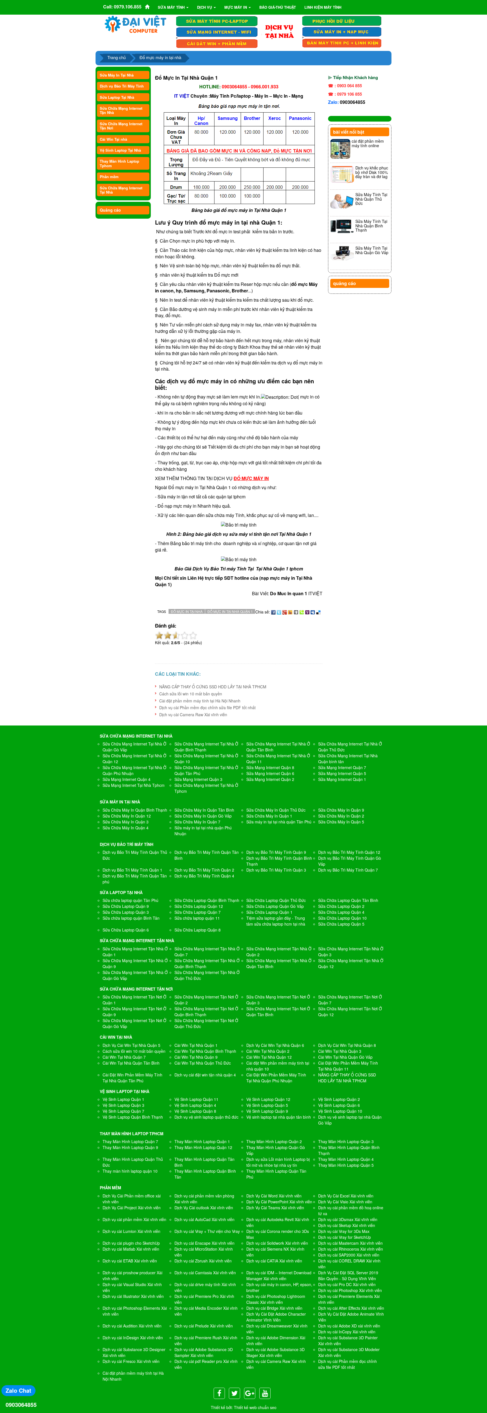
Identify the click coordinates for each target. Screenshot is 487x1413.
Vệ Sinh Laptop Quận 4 (195, 1105)
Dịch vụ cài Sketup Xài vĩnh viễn (346, 1225)
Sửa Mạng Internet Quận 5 (342, 773)
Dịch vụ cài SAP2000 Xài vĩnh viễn (348, 1255)
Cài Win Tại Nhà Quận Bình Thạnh (205, 1051)
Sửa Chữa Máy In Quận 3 (126, 822)
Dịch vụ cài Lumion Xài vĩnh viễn (131, 1231)
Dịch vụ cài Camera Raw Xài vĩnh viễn (193, 714)
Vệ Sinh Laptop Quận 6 (339, 1105)
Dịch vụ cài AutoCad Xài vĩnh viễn (204, 1219)
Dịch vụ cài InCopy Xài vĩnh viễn (346, 1331)
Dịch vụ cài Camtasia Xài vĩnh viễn (205, 1272)
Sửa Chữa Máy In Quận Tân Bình (204, 810)
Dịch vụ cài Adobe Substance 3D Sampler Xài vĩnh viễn (203, 1352)
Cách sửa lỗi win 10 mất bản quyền (190, 694)
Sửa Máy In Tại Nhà (117, 75)
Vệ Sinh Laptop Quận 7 (123, 1111)
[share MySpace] (313, 612)
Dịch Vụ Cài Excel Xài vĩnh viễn (345, 1196)
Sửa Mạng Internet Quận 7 (342, 767)
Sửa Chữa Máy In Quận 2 (341, 816)
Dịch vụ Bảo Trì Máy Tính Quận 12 (349, 852)
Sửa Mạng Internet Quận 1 (342, 779)
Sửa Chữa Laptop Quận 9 (126, 906)
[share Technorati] (301, 612)
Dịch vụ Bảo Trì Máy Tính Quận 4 (204, 876)
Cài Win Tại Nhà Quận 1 (196, 1045)
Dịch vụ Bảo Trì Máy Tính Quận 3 (276, 870)
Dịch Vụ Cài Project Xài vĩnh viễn (132, 1207)
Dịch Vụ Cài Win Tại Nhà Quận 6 (275, 1045)
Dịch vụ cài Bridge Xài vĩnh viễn (274, 1308)
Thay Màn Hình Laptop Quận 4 (346, 1159)
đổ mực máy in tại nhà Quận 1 (239, 222)
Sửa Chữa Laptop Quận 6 (126, 930)
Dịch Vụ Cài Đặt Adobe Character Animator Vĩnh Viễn (276, 1317)
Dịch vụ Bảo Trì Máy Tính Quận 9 (276, 852)
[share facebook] (273, 612)
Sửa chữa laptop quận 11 (197, 918)
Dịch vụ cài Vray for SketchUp (344, 1237)
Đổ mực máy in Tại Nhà (191, 487)
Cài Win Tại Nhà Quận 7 (124, 1057)
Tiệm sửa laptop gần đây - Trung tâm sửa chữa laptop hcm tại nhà (275, 921)
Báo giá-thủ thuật (277, 7)
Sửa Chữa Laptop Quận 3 (126, 912)
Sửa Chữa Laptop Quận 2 (341, 906)
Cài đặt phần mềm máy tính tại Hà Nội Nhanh (199, 701)
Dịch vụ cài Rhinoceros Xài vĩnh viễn (350, 1249)
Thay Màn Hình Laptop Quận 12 (203, 1147)
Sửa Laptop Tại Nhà (117, 97)
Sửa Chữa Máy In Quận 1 (269, 816)
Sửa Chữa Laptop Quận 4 (341, 912)
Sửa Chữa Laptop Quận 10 (342, 918)
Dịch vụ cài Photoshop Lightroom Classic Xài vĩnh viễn (275, 1299)
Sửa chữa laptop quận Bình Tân (131, 918)
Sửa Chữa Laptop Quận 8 (197, 930)
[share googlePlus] (284, 612)
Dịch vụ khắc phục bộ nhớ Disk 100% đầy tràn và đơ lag (371, 172)
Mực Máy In (236, 7)
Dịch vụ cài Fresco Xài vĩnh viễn (131, 1361)
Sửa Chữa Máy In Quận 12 (127, 816)
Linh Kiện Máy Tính (322, 7)
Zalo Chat (18, 1390)
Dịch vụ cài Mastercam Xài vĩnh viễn (350, 1243)
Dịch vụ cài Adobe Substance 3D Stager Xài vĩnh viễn (275, 1352)
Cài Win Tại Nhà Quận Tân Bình (131, 1063)
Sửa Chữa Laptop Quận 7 (197, 912)
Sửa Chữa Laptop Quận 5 (341, 924)
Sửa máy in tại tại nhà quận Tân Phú (278, 822)
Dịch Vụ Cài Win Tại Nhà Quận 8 (347, 1045)
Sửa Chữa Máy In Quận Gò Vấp (203, 816)
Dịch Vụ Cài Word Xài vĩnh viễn (274, 1196)
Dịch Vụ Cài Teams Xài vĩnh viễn (275, 1207)
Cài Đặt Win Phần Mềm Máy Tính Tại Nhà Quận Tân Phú (132, 1077)
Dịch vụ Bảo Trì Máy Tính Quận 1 (132, 870)
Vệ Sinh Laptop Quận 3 (123, 1105)
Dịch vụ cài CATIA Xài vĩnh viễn (274, 1261)
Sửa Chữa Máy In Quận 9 (341, 810)
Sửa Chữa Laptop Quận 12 (198, 906)
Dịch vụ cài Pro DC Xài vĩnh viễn (347, 1284)
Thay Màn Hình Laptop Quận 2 (274, 1141)
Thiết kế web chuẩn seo (255, 1407)
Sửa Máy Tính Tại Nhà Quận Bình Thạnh (371, 225)
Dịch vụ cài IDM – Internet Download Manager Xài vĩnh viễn (278, 1275)
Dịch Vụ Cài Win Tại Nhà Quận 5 (131, 1045)
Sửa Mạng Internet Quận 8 (270, 767)
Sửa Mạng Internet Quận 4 (126, 779)
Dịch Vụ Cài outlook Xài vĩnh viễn (203, 1207)
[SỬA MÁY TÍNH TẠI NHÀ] (279, 31)
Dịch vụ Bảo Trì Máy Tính (122, 86)
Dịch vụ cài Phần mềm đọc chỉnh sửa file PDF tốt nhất (207, 707)
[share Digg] (296, 612)
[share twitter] (279, 612)
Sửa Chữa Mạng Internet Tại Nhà (121, 190)
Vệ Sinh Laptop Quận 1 (123, 1099)
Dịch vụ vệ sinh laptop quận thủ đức (206, 1117)
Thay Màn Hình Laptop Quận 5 (346, 1165)
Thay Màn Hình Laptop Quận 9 (130, 1147)
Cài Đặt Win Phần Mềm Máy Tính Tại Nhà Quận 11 (348, 1066)
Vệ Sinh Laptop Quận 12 (268, 1099)
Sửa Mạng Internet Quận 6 (270, 773)
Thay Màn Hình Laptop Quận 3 (346, 1141)
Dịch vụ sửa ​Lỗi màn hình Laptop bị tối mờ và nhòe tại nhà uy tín (278, 1162)
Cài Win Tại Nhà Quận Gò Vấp (345, 1057)
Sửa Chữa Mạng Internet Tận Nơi (121, 126)
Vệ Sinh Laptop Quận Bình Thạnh (133, 1117)
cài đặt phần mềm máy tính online (368, 143)
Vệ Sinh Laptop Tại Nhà (120, 150)
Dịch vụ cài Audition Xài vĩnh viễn (132, 1326)
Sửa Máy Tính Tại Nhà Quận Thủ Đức (371, 199)
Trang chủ (116, 57)
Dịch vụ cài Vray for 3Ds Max (343, 1231)
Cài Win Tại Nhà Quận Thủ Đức (202, 1063)
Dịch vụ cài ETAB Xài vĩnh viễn (130, 1261)
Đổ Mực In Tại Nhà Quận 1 (230, 611)
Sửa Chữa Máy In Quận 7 (197, 822)
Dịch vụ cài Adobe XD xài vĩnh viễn (349, 1326)
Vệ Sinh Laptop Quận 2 (339, 1099)
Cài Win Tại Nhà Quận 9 (196, 1057)
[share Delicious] (318, 612)
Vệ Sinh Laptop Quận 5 (267, 1105)
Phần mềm (109, 176)
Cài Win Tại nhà (113, 139)
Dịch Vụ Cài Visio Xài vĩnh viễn (345, 1201)
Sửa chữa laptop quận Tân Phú (130, 900)
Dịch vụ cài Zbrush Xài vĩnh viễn (203, 1261)
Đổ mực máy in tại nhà (160, 57)
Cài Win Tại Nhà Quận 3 (339, 1051)
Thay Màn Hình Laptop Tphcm (119, 163)
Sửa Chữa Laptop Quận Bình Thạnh (206, 900)
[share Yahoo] (307, 612)
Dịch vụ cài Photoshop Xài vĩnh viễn (350, 1290)
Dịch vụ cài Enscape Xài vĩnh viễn (204, 1243)
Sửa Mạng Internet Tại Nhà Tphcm (134, 785)
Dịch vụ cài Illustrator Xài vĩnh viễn (133, 1296)
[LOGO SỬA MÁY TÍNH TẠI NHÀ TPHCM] (135, 24)
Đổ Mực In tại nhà (187, 611)
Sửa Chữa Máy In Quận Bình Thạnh (135, 810)
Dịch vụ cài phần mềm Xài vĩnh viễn (134, 1219)
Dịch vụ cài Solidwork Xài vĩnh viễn (277, 1243)
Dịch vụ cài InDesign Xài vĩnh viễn (133, 1337)
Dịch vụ (205, 7)
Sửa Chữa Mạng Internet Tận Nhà (121, 110)
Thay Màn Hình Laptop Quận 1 (202, 1141)
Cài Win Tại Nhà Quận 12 (269, 1057)
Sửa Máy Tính (172, 7)
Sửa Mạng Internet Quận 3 (198, 779)
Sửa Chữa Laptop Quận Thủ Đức (276, 900)
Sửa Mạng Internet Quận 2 (270, 779)
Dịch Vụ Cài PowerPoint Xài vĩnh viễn (279, 1201)
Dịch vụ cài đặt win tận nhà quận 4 (205, 1075)
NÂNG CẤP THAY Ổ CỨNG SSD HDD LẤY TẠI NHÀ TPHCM (212, 686)
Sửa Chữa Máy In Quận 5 (341, 822)
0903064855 (352, 102)
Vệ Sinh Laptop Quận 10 (340, 1111)
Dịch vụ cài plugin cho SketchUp (131, 1243)
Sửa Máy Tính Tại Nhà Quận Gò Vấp (371, 250)
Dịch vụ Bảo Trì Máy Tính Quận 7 (348, 870)
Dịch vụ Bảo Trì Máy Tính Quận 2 (204, 870)
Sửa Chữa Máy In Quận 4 (126, 827)
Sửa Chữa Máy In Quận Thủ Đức (276, 810)
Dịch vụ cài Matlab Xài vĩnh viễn (131, 1249)
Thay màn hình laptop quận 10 (130, 1171)
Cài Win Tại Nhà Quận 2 (267, 1051)
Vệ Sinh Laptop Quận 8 (195, 1111)
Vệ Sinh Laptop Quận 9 (267, 1111)
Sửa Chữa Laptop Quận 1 (269, 912)
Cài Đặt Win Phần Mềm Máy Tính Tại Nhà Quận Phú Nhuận (276, 1077)
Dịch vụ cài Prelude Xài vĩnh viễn (203, 1326)
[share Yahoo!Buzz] (290, 612)
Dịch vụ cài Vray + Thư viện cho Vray (207, 1231)
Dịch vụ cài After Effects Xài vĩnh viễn (351, 1308)
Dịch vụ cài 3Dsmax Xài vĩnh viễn (347, 1219)
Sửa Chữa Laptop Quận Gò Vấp (275, 906)
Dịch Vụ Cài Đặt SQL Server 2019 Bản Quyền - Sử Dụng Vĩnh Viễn (348, 1275)
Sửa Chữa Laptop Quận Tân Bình (348, 900)
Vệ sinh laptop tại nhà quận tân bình (278, 1117)
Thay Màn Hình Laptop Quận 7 (130, 1141)
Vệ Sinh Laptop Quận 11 (196, 1099)
